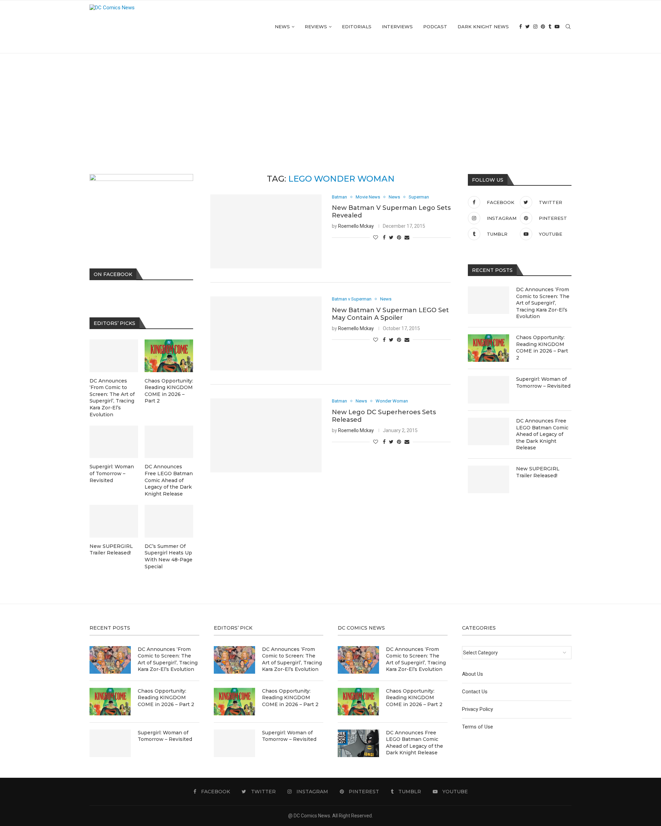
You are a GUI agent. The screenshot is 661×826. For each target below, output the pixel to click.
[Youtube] (557, 26)
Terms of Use (477, 727)
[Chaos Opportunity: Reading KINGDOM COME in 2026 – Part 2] (488, 348)
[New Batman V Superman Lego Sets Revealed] (266, 231)
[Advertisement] (330, 105)
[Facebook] (520, 26)
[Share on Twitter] (391, 237)
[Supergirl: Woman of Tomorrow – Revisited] (488, 390)
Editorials (356, 26)
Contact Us (474, 692)
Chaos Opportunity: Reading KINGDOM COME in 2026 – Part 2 (542, 347)
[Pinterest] (543, 26)
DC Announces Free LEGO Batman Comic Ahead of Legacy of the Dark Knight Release (542, 434)
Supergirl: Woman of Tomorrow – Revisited (543, 382)
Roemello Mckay (356, 226)
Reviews (316, 26)
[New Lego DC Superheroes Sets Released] (266, 435)
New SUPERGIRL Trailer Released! (537, 472)
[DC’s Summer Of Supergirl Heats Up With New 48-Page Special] (169, 521)
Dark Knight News (483, 26)
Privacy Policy (477, 709)
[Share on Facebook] (384, 237)
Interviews (397, 26)
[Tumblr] (549, 26)
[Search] (568, 26)
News (282, 26)
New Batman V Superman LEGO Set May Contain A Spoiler (390, 314)
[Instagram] (535, 26)
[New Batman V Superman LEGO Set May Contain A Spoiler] (266, 333)
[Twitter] (527, 26)
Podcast (435, 26)
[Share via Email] (407, 237)
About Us (472, 674)
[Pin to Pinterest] (399, 237)
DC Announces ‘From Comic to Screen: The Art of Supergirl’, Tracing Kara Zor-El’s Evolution (542, 302)
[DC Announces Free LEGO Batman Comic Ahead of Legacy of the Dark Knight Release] (488, 431)
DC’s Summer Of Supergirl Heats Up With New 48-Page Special (168, 556)
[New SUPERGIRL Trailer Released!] (488, 479)
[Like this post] (375, 237)
